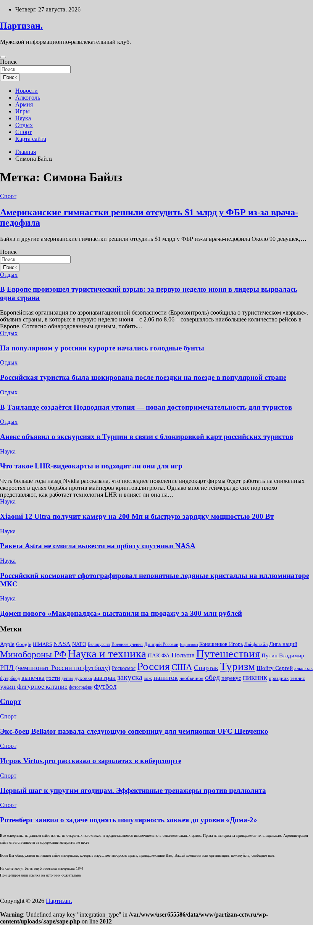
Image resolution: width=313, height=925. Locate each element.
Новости (26, 90)
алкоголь (303, 668)
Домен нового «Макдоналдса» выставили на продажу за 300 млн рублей (121, 613)
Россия (153, 666)
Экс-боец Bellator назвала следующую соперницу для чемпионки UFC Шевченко (134, 731)
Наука (23, 118)
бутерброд (10, 678)
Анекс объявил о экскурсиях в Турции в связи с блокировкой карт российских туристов (146, 437)
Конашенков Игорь (221, 644)
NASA (62, 644)
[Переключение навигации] (3, 57)
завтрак (105, 677)
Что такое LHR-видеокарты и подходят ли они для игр (91, 466)
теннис (297, 678)
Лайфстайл (256, 644)
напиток (165, 677)
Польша (183, 655)
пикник (255, 677)
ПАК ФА (159, 655)
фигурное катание (42, 686)
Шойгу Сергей (275, 668)
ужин (8, 686)
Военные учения (127, 644)
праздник (279, 678)
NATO (79, 644)
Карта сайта (30, 139)
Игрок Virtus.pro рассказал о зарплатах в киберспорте (90, 761)
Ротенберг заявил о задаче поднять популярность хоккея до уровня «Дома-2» (128, 820)
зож (148, 678)
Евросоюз (189, 644)
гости (53, 678)
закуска (129, 677)
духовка (83, 678)
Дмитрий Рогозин (161, 644)
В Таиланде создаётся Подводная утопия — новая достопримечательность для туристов (146, 407)
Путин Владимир (282, 655)
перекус (231, 678)
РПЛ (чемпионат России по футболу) (55, 668)
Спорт (23, 132)
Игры (22, 111)
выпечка (33, 677)
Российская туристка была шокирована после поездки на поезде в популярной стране (143, 377)
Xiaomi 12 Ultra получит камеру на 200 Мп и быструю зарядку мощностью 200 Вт (137, 516)
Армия (24, 104)
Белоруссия (99, 644)
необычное (191, 678)
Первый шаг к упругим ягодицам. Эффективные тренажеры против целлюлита (133, 790)
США (181, 667)
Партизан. (21, 26)
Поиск (8, 61)
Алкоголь (27, 97)
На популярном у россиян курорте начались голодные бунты (102, 348)
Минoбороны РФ (33, 654)
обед (212, 677)
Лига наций (283, 644)
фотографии (80, 687)
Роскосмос (124, 668)
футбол (105, 686)
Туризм (237, 666)
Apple (7, 644)
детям (67, 678)
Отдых (24, 125)
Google (23, 644)
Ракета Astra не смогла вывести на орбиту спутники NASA (97, 546)
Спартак (206, 668)
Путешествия (228, 653)
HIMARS (42, 644)
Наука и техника (107, 653)
